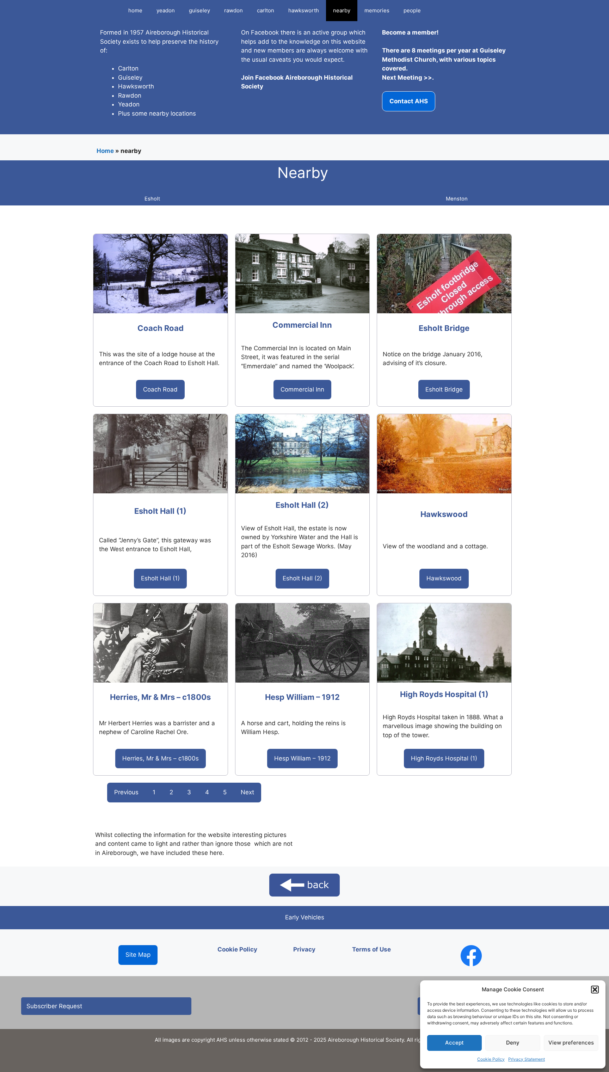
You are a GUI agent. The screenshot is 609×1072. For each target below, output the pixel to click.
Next (247, 792)
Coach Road (160, 328)
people (412, 10)
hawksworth (303, 10)
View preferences (571, 1042)
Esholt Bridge (444, 328)
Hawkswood (444, 514)
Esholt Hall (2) (302, 505)
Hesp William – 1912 (302, 697)
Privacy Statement (526, 1059)
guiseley (199, 10)
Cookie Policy (491, 1059)
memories (376, 10)
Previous (126, 792)
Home (105, 150)
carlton (265, 10)
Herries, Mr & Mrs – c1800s (160, 697)
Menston (457, 199)
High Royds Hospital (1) (444, 694)
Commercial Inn (302, 324)
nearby (341, 10)
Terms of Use (371, 949)
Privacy (304, 949)
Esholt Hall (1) (160, 511)
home (135, 10)
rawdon (233, 10)
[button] (594, 989)
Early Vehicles (304, 917)
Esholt (152, 199)
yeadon (165, 10)
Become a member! (410, 32)
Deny (512, 1042)
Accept (454, 1042)
